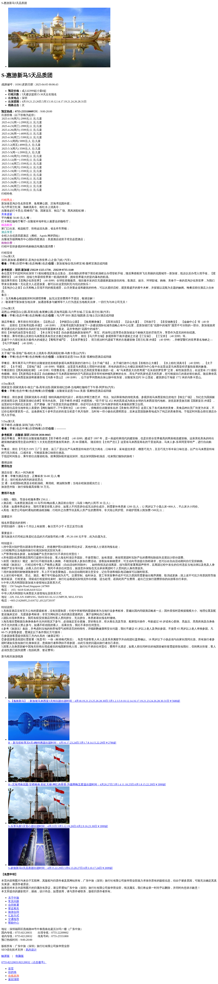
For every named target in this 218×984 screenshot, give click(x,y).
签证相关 (13, 908)
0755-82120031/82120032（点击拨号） (23, 962)
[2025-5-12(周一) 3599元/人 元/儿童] (109, 160)
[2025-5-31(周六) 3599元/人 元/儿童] (109, 190)
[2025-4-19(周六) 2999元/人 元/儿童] (109, 119)
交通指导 (13, 919)
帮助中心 (13, 922)
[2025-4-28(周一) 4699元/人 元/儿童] (109, 134)
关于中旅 (13, 897)
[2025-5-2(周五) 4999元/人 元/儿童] (109, 145)
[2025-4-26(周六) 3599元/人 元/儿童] (109, 130)
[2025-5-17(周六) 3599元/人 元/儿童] (109, 167)
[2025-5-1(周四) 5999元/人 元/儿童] (109, 141)
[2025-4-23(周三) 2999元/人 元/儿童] (109, 126)
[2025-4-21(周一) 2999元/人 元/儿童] (109, 122)
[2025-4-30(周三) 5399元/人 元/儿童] (109, 137)
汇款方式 (13, 915)
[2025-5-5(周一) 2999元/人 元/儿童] (109, 152)
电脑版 (19, 956)
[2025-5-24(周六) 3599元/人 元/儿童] (109, 179)
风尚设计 (31, 949)
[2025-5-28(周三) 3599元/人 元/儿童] (109, 186)
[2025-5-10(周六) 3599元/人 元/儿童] (109, 156)
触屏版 (5, 956)
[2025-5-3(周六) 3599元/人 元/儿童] (109, 149)
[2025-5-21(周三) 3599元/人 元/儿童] (109, 175)
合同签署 (13, 904)
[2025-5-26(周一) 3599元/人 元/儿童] (109, 182)
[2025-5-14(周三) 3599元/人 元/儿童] (109, 164)
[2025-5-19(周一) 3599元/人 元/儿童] (109, 171)
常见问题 (13, 901)
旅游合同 (13, 912)
